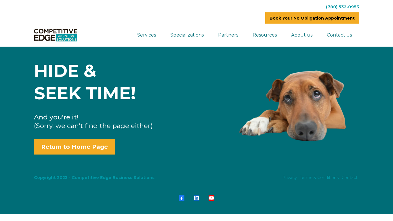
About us (301, 35)
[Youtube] (211, 197)
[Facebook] (181, 197)
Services (146, 35)
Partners (228, 35)
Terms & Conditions (319, 177)
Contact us (339, 35)
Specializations (187, 35)
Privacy (289, 177)
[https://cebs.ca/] (55, 35)
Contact (350, 177)
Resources (265, 35)
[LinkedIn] (196, 197)
